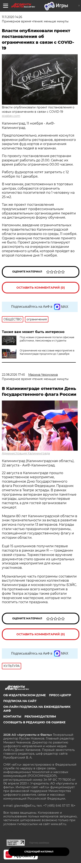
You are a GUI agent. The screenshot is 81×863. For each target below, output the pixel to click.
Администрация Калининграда (26, 453)
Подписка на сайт (20, 701)
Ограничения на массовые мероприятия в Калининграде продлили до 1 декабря (47, 352)
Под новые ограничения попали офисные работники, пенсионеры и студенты (47, 339)
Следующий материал (38, 851)
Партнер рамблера (39, 842)
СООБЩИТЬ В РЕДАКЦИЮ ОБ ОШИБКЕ (34, 722)
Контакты (12, 716)
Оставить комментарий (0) (40, 287)
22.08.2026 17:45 (13, 374)
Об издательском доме (24, 695)
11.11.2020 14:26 (12, 17)
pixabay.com (11, 116)
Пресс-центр (60, 695)
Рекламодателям (40, 716)
